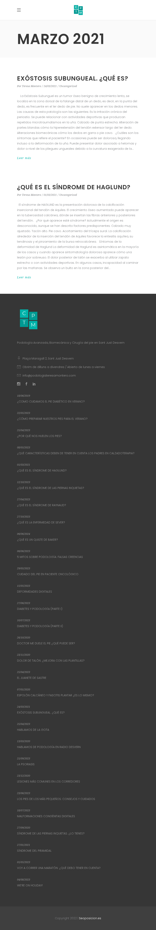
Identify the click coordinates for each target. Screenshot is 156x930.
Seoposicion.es (90, 918)
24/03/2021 (50, 86)
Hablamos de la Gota (33, 730)
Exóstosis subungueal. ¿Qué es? (72, 78)
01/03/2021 (50, 194)
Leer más (24, 158)
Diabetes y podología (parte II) (40, 626)
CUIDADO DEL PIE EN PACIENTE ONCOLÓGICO (47, 574)
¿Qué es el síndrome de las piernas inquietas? (50, 488)
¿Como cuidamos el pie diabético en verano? (51, 401)
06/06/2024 (23, 533)
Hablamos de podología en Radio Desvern (49, 747)
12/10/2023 (23, 482)
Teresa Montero (31, 86)
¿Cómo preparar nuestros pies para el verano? (52, 419)
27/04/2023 (23, 499)
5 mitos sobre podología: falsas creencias (50, 557)
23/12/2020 (23, 775)
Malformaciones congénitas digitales (46, 816)
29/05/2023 (23, 568)
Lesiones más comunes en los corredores (48, 781)
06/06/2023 (23, 551)
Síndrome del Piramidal (34, 851)
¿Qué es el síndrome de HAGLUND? (73, 187)
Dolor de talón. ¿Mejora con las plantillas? (50, 661)
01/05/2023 (23, 862)
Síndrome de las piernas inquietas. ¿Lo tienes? (50, 833)
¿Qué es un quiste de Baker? (37, 540)
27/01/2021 (23, 844)
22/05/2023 (23, 412)
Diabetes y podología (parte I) (39, 609)
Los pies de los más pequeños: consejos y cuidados (56, 799)
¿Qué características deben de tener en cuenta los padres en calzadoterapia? (75, 453)
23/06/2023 (23, 793)
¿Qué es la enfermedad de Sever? (41, 522)
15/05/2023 (23, 585)
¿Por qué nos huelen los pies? (39, 436)
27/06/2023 (23, 603)
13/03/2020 (23, 741)
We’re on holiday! (30, 885)
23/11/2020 (23, 654)
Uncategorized (68, 86)
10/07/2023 (23, 620)
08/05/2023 (23, 447)
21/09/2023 (23, 758)
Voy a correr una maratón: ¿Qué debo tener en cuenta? (59, 868)
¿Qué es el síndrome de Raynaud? (41, 505)
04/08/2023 (23, 879)
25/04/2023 (23, 430)
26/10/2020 (23, 637)
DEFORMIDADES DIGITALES (34, 592)
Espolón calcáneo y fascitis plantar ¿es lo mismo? (55, 695)
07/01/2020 (23, 689)
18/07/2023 (23, 810)
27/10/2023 (23, 516)
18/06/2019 (23, 395)
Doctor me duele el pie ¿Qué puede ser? (46, 643)
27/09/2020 (23, 827)
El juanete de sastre (31, 678)
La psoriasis (26, 764)
